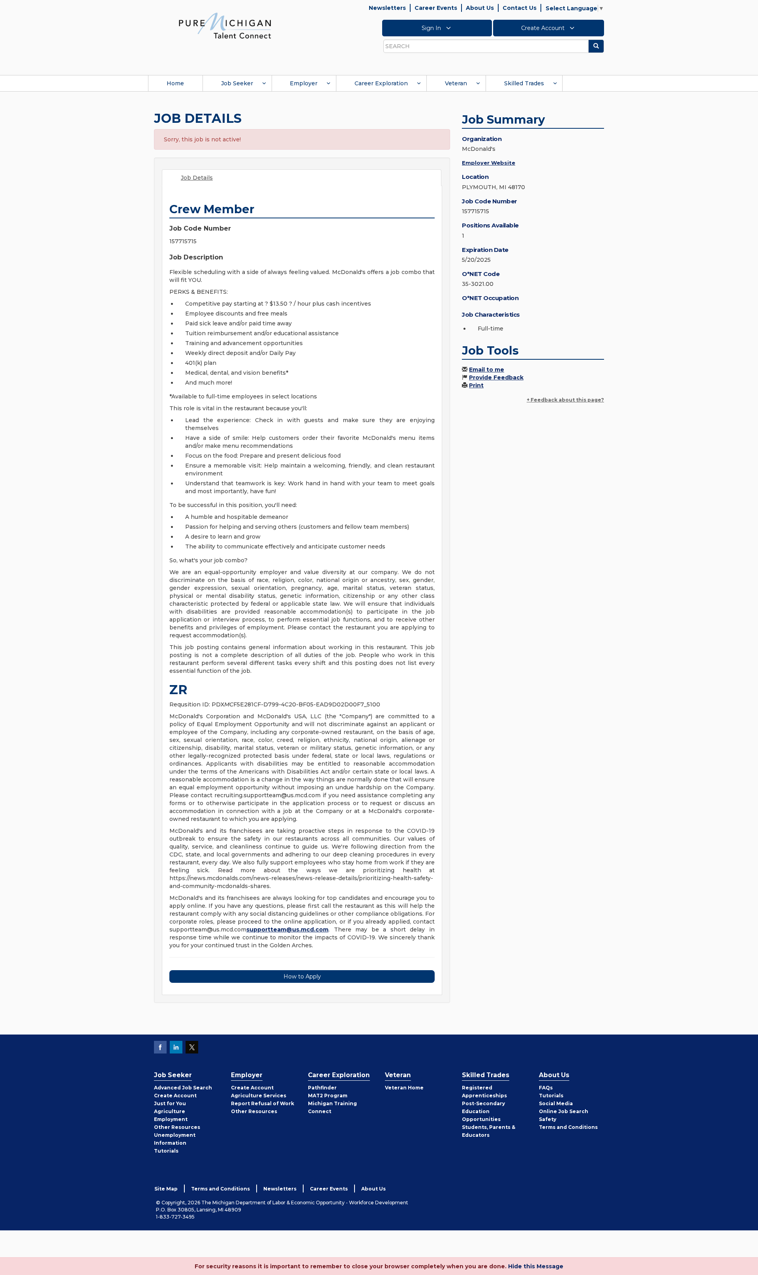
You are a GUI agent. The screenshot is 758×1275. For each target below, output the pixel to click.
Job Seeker (237, 83)
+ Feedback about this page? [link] (565, 400)
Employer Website (488, 163)
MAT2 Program (327, 1095)
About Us (480, 7)
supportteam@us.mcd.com (287, 929)
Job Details (197, 177)
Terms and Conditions (568, 1127)
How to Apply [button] (302, 976)
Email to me (486, 369)
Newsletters (387, 7)
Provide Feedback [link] (496, 377)
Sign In (432, 28)
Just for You (170, 1103)
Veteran (456, 83)
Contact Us (520, 7)
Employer (303, 83)
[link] (225, 25)
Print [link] (476, 385)
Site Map (166, 1189)
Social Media (556, 1103)
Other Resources (177, 1127)
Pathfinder (322, 1088)
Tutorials (166, 1151)
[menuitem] (175, 83)
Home (175, 83)
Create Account (543, 28)
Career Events (436, 7)
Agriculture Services (258, 1095)
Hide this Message (535, 1266)
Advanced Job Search (183, 1088)
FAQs (546, 1088)
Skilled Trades (524, 83)
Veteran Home (404, 1088)
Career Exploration (381, 83)
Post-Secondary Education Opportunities (483, 1111)
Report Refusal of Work (262, 1103)
